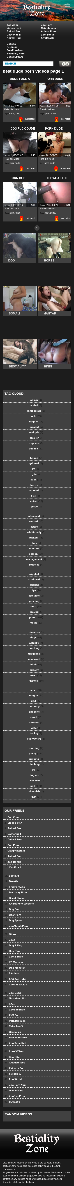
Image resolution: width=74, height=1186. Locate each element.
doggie (36, 421)
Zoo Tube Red (15, 1043)
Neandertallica (15, 998)
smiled (36, 501)
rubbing (36, 758)
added (36, 405)
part (36, 785)
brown (36, 485)
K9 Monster (13, 962)
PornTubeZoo (15, 1020)
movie (36, 622)
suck (36, 479)
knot (36, 796)
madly (36, 526)
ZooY (9, 939)
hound (36, 457)
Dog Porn (12, 909)
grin (36, 474)
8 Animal (11, 973)
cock (36, 416)
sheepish (36, 791)
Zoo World (13, 1079)
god (36, 700)
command (36, 659)
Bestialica (12, 1031)
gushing (36, 601)
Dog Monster (14, 967)
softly (36, 506)
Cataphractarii (49, 28)
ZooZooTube (14, 1009)
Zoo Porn (46, 24)
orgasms (36, 443)
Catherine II (14, 34)
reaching (36, 648)
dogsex (36, 775)
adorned (36, 722)
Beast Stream (15, 56)
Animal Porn (14, 37)
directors (36, 632)
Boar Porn (12, 914)
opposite (36, 711)
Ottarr (10, 934)
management (36, 559)
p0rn (12, 213)
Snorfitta (12, 1057)
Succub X (12, 1073)
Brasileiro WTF (15, 1037)
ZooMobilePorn (16, 926)
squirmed (36, 579)
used (36, 675)
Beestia (11, 43)
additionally (36, 532)
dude (11, 113)
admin (36, 399)
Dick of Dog (13, 1090)
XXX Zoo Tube (15, 978)
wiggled (36, 574)
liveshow (36, 780)
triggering (36, 653)
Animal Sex (13, 31)
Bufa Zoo (12, 1101)
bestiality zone (46, 14)
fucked (36, 537)
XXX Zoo (11, 1015)
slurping (36, 748)
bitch (36, 664)
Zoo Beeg (12, 992)
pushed (36, 448)
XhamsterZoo (14, 1062)
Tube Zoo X (13, 1026)
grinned (36, 463)
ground (36, 611)
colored (36, 490)
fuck (17, 113)
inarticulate (36, 410)
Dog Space (13, 920)
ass (36, 690)
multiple (36, 432)
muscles (36, 564)
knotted (36, 680)
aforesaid (36, 516)
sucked (36, 521)
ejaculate (36, 595)
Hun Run (12, 951)
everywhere (36, 738)
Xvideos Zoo (14, 1068)
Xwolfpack (47, 37)
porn (47, 113)
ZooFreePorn (14, 1096)
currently (36, 706)
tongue (36, 695)
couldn (36, 553)
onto (36, 606)
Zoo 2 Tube (13, 956)
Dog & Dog (13, 945)
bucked (36, 584)
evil (36, 468)
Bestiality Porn (16, 53)
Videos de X (14, 28)
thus (36, 543)
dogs (36, 637)
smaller (36, 437)
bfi (36, 769)
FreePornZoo (15, 50)
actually (36, 642)
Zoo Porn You (15, 1084)
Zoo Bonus (48, 34)
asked (36, 717)
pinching (36, 764)
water (36, 727)
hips (36, 590)
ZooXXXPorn (14, 1051)
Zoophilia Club (15, 984)
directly (36, 669)
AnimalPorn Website (19, 903)
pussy (36, 753)
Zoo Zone (12, 24)
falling (36, 733)
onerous (36, 548)
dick (36, 495)
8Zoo (9, 1004)
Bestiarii (12, 47)
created (36, 426)
